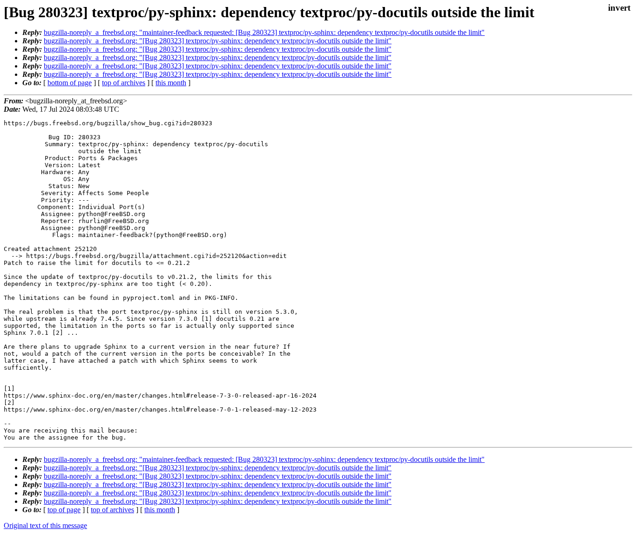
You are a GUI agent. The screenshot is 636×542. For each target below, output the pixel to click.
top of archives (123, 83)
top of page (64, 510)
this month (171, 83)
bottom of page (69, 83)
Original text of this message (45, 525)
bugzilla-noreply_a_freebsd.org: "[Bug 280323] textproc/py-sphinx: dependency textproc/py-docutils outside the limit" (218, 41)
